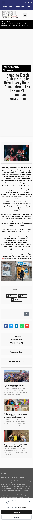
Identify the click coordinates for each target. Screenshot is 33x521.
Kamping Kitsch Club (16, 361)
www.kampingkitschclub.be (22, 258)
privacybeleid (22, 507)
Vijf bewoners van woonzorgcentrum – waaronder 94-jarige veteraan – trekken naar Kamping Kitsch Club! (16, 416)
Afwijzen (16, 517)
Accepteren (16, 512)
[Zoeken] (26, 314)
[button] (3, 2)
